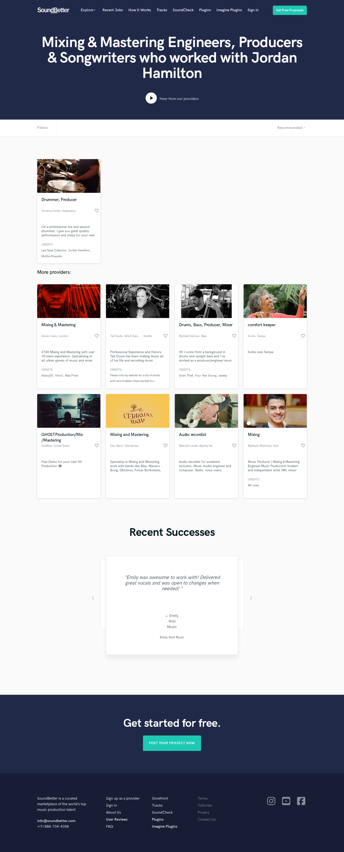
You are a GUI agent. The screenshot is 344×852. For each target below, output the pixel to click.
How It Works (139, 10)
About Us (113, 812)
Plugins (205, 10)
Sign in (253, 10)
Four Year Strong (205, 375)
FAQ (109, 826)
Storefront (160, 798)
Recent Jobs (112, 10)
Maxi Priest (71, 375)
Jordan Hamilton (79, 250)
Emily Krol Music (172, 637)
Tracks (162, 10)
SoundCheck (183, 10)
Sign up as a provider (123, 798)
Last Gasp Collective (53, 250)
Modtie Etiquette (51, 256)
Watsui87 (47, 375)
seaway (223, 375)
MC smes (253, 485)
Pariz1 (59, 375)
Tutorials (205, 805)
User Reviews (117, 819)
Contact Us (207, 819)
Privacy (203, 812)
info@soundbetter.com (56, 821)
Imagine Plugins (229, 10)
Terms (203, 798)
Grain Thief (186, 375)
